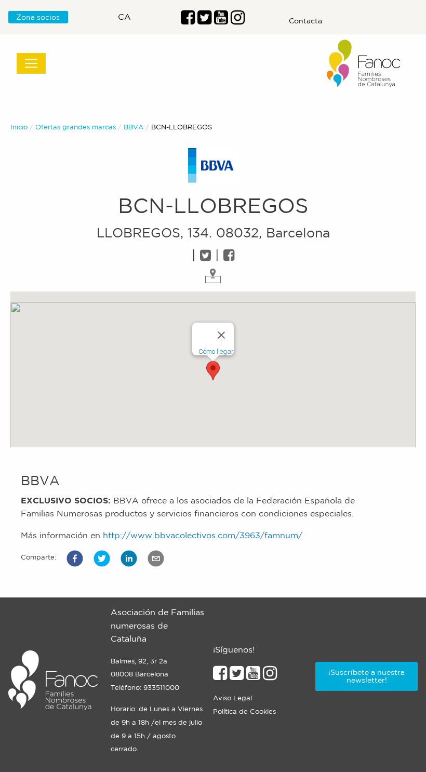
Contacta (305, 21)
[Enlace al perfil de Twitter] (204, 20)
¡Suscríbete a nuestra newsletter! (366, 676)
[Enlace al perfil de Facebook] (188, 20)
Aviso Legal (232, 698)
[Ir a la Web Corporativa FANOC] (364, 63)
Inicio (19, 127)
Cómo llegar (216, 351)
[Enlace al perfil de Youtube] (221, 20)
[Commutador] (31, 63)
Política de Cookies (244, 711)
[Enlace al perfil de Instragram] (238, 20)
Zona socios (38, 17)
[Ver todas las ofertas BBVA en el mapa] (213, 274)
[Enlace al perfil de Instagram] (270, 676)
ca (124, 16)
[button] (74, 558)
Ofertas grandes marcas (75, 127)
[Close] (221, 335)
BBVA (133, 127)
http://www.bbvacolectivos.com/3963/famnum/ (202, 535)
